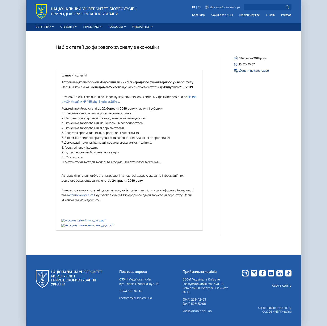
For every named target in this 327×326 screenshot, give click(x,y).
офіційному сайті (81, 195)
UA (193, 7)
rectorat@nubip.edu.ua (135, 298)
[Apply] (287, 7)
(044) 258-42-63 (194, 299)
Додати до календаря (254, 70)
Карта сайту (281, 285)
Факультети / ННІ (222, 15)
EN (199, 7)
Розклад (286, 15)
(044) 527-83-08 (194, 304)
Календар (198, 15)
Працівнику (91, 26)
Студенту (67, 26)
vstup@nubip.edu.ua (197, 311)
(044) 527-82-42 (130, 291)
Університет (141, 26)
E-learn (270, 15)
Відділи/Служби (249, 15)
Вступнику (43, 26)
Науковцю (116, 26)
